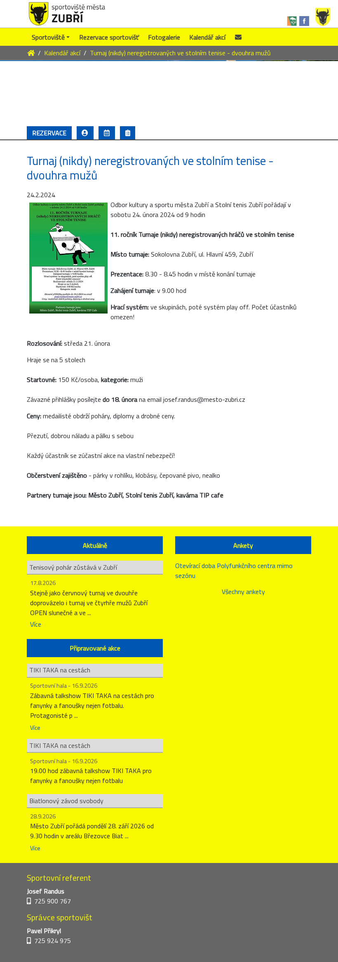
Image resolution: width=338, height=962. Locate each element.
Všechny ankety (243, 592)
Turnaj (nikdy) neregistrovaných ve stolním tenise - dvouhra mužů (180, 53)
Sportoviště (48, 37)
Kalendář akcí (207, 37)
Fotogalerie (164, 37)
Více (35, 624)
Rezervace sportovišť (109, 37)
